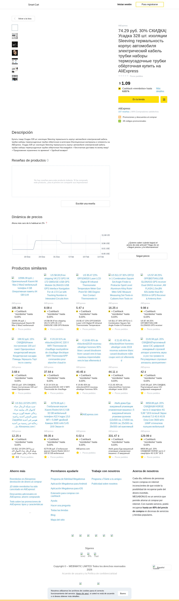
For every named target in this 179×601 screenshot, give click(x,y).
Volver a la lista (24, 19)
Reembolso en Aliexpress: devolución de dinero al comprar (26, 480)
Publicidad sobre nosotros (104, 484)
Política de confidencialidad (102, 573)
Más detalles (160, 89)
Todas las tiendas (59, 510)
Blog (53, 515)
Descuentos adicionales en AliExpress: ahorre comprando (25, 495)
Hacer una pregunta (60, 505)
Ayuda (54, 501)
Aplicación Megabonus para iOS (67, 488)
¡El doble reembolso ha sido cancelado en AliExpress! (24, 487)
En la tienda (139, 99)
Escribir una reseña (85, 203)
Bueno (123, 593)
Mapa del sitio (58, 520)
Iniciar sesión (124, 4)
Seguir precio (142, 256)
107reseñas (123, 112)
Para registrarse (150, 4)
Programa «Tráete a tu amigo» (107, 479)
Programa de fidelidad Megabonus (68, 479)
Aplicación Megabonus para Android (69, 484)
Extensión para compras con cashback (65, 494)
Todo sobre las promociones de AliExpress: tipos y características (26, 503)
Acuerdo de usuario (72, 573)
